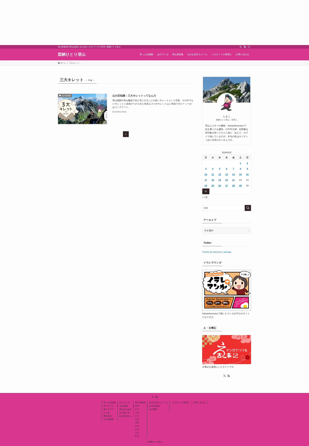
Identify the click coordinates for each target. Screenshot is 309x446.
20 (226, 180)
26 (219, 185)
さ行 (137, 412)
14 (233, 174)
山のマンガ (124, 402)
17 (206, 180)
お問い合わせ (199, 402)
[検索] (249, 47)
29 (240, 185)
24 (206, 185)
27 (226, 185)
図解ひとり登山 (71, 54)
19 (219, 180)
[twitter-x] (241, 47)
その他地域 (108, 419)
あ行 (137, 406)
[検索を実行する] (248, 208)
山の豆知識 (154, 406)
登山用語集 (140, 402)
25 (212, 185)
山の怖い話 (124, 412)
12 (219, 174)
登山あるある (125, 409)
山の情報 (153, 409)
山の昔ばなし (125, 416)
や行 (137, 429)
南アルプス (108, 409)
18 (212, 180)
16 (247, 174)
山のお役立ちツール (158, 402)
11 (213, 174)
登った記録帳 (109, 402)
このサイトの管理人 (180, 402)
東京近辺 (107, 416)
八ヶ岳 (106, 412)
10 (206, 174)
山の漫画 (123, 406)
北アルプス (108, 406)
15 (240, 174)
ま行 (137, 426)
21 (233, 180)
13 (226, 174)
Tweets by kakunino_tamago (216, 252)
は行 (137, 422)
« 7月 (205, 197)
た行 (137, 416)
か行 (137, 409)
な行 (137, 419)
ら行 (137, 433)
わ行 (137, 436)
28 (233, 185)
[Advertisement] (96, 22)
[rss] (245, 47)
